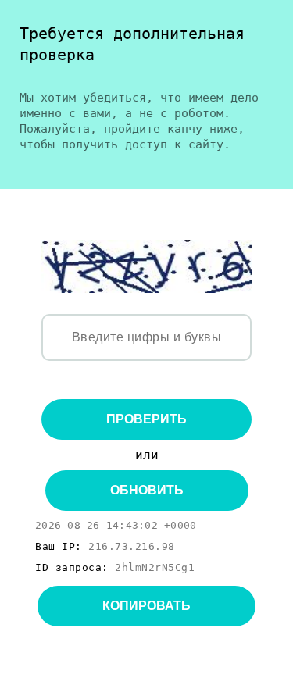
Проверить (146, 419)
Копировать (146, 605)
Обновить (147, 490)
